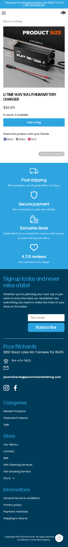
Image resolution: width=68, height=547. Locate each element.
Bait (5, 458)
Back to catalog (12, 21)
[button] (59, 538)
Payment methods (15, 511)
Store (7, 478)
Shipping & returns (15, 518)
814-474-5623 (21, 360)
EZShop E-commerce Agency (35, 539)
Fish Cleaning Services (17, 465)
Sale (6, 425)
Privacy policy (12, 505)
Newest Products (14, 411)
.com (57, 377)
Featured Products (15, 418)
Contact (9, 451)
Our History (10, 444)
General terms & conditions (21, 498)
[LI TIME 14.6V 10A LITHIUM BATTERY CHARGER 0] (34, 57)
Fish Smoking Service (17, 471)
